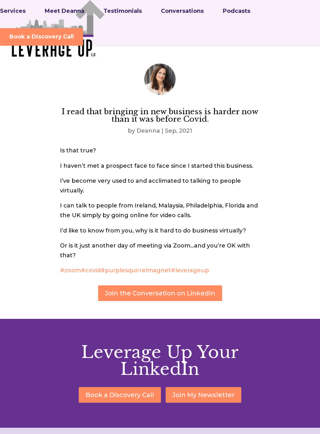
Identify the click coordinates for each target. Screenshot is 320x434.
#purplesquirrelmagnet (136, 270)
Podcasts (236, 11)
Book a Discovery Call (41, 36)
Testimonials (122, 11)
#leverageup (190, 270)
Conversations (182, 11)
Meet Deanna (64, 11)
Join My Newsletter (203, 395)
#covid (91, 270)
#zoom (70, 270)
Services (13, 11)
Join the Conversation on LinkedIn (160, 293)
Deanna (148, 130)
